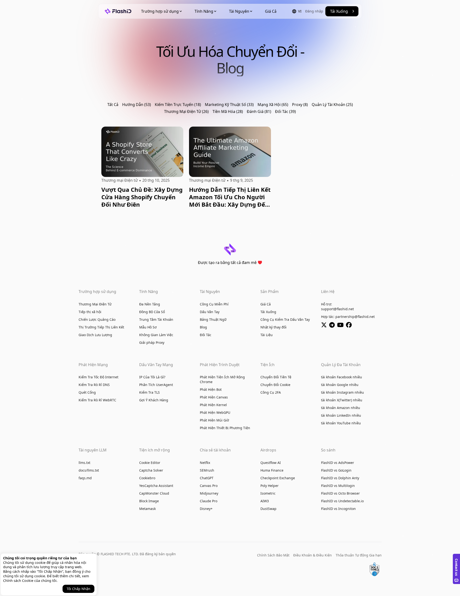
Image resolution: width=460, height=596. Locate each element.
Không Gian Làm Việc (156, 335)
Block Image (149, 501)
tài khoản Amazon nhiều (340, 407)
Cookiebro (147, 478)
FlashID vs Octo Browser (340, 493)
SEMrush (207, 470)
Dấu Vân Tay (209, 312)
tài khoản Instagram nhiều (342, 392)
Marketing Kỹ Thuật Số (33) (229, 104)
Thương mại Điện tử (119, 180)
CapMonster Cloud (154, 493)
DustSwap (268, 508)
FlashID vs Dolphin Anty (340, 478)
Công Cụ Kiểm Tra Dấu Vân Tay (285, 319)
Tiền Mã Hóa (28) (228, 111)
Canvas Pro (209, 485)
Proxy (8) (300, 104)
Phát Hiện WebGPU (215, 412)
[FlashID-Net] (341, 325)
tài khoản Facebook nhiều (341, 377)
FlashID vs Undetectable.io (342, 501)
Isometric (268, 493)
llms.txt (84, 462)
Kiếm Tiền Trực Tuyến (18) (178, 104)
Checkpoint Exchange (277, 478)
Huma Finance (271, 470)
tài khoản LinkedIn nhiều (341, 415)
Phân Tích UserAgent (156, 384)
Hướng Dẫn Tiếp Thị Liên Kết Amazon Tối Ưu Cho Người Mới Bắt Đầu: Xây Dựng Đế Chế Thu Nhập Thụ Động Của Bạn (229, 197)
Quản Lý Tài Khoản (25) (332, 104)
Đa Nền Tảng (149, 304)
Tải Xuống (268, 312)
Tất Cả (112, 104)
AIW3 (264, 501)
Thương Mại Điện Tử (95, 304)
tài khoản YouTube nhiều (341, 423)
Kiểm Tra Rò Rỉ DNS (94, 384)
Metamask (147, 508)
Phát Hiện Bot (211, 389)
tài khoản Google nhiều (339, 384)
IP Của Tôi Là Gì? (152, 377)
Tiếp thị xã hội (90, 312)
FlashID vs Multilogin (338, 485)
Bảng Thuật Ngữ (213, 319)
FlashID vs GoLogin (336, 470)
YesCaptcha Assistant (156, 485)
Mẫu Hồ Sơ (148, 327)
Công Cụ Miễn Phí (214, 304)
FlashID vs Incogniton (338, 508)
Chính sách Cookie (18, 580)
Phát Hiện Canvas (214, 397)
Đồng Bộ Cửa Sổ (152, 312)
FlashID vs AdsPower (337, 462)
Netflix (205, 462)
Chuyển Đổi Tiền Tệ (275, 377)
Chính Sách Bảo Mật (273, 555)
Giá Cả (270, 11)
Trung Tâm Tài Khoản (156, 319)
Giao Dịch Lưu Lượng (95, 335)
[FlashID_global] (333, 325)
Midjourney (209, 493)
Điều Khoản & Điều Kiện (312, 555)
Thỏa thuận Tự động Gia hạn (359, 555)
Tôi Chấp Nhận (78, 588)
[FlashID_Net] (325, 325)
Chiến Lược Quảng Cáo (97, 319)
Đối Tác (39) (285, 111)
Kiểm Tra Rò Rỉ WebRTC (97, 400)
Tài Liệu (266, 335)
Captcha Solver (151, 470)
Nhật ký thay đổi (273, 327)
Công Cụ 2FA (270, 392)
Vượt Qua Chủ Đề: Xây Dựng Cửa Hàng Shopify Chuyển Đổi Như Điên (142, 197)
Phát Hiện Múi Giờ (214, 420)
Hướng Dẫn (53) (136, 104)
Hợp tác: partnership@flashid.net (348, 316)
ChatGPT (206, 478)
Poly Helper (269, 485)
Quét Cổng (87, 392)
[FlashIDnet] (349, 325)
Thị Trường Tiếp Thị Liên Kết (101, 327)
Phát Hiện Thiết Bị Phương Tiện (225, 428)
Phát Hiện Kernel (213, 405)
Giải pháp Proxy (151, 342)
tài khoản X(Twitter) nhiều (341, 400)
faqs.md (85, 478)
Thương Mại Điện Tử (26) (186, 111)
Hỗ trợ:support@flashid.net (337, 306)
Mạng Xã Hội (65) (273, 104)
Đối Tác (205, 335)
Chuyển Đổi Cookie (275, 384)
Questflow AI (270, 462)
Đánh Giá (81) (259, 111)
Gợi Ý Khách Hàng (153, 400)
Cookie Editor (149, 462)
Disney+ (206, 508)
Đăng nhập (314, 11)
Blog (203, 327)
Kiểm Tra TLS (149, 392)
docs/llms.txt (89, 470)
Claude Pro (208, 501)
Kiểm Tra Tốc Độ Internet (98, 377)
